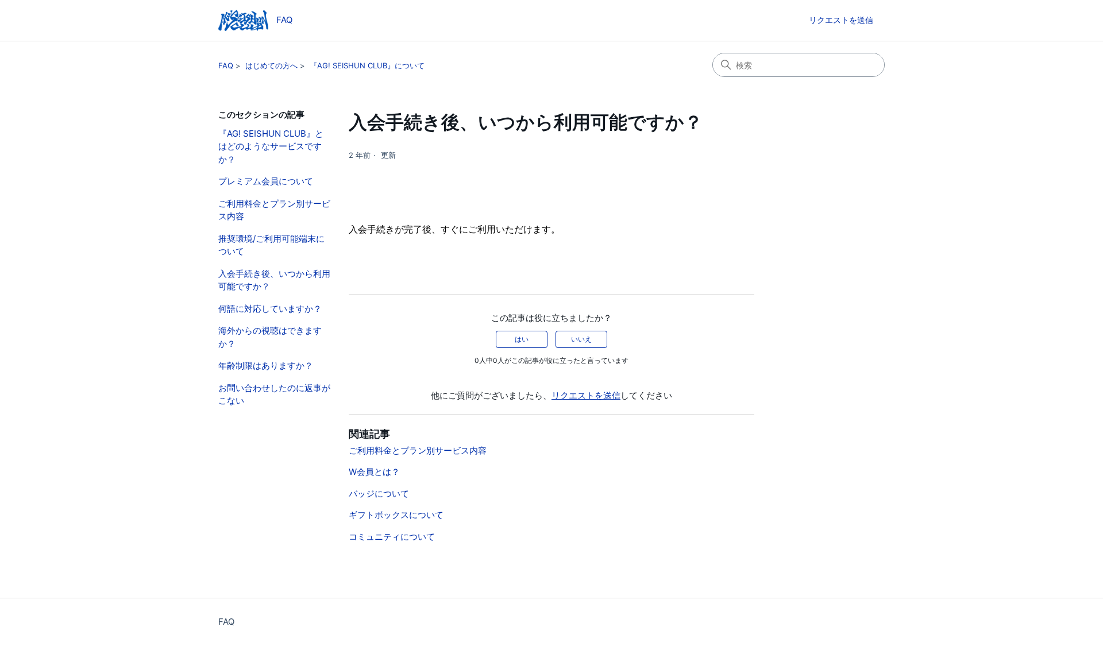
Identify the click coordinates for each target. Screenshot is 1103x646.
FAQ (225, 65)
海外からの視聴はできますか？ (270, 337)
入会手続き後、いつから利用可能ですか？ (274, 280)
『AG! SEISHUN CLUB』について (367, 65)
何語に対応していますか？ (270, 308)
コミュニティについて (392, 536)
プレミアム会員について (265, 181)
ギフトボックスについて (396, 514)
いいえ (581, 339)
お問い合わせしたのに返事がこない (274, 394)
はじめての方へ (271, 65)
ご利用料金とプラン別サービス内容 (274, 210)
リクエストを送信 (841, 20)
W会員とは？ (374, 471)
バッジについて (379, 493)
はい (522, 339)
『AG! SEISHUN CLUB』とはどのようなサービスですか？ (270, 146)
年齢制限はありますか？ (265, 365)
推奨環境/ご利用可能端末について (271, 245)
